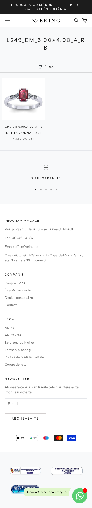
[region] (46, 173)
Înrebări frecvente (18, 290)
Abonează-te (25, 418)
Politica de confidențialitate (24, 357)
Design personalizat (19, 297)
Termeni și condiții (18, 350)
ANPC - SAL (14, 335)
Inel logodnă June (23, 132)
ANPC (9, 328)
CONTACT (65, 229)
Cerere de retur (16, 364)
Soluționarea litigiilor (19, 342)
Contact (11, 305)
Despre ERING (16, 283)
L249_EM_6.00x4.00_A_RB (24, 126)
